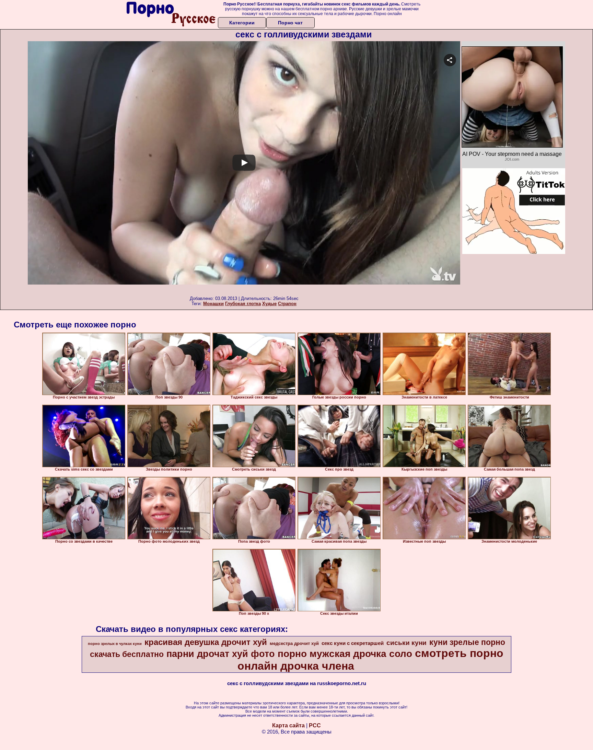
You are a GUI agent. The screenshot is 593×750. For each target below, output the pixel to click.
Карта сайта (288, 725)
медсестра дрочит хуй (294, 643)
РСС (315, 725)
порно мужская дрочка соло (345, 653)
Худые (269, 303)
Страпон (287, 303)
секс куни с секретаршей (353, 643)
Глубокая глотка (243, 303)
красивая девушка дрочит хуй (205, 642)
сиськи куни (406, 642)
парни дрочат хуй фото (220, 654)
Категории (242, 22)
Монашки (213, 303)
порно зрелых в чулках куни (115, 644)
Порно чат (290, 22)
